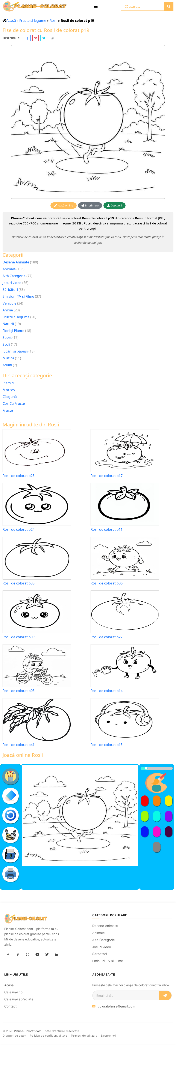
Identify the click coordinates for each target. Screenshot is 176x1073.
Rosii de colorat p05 (19, 691)
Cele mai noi (13, 992)
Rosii (53, 20)
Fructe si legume (32, 20)
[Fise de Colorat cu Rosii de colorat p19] (88, 122)
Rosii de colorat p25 (19, 476)
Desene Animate (16, 262)
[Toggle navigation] (95, 6)
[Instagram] (27, 954)
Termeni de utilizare (84, 1035)
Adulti (7, 365)
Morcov (9, 389)
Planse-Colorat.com (27, 1031)
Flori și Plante (13, 330)
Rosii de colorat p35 (19, 583)
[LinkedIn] (56, 954)
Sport (7, 337)
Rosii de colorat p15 (107, 745)
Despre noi (108, 1035)
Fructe (8, 410)
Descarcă (116, 205)
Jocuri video (12, 282)
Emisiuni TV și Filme (18, 296)
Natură (8, 323)
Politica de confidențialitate (48, 1035)
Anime (8, 310)
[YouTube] (37, 954)
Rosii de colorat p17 (107, 476)
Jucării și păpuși (15, 351)
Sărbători (10, 289)
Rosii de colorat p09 (19, 637)
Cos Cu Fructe (14, 403)
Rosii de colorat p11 (107, 530)
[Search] (168, 6)
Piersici (8, 383)
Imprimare (91, 205)
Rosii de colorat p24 (19, 530)
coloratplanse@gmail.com (116, 1006)
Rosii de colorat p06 (107, 583)
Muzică (8, 358)
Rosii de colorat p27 (107, 637)
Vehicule (9, 303)
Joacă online (65, 205)
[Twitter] (47, 954)
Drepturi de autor (14, 1035)
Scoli (6, 344)
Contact (10, 1006)
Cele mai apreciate (18, 999)
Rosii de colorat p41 (19, 745)
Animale (9, 269)
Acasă (11, 20)
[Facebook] (8, 954)
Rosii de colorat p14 (107, 691)
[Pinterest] (18, 954)
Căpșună (10, 396)
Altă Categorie (14, 275)
